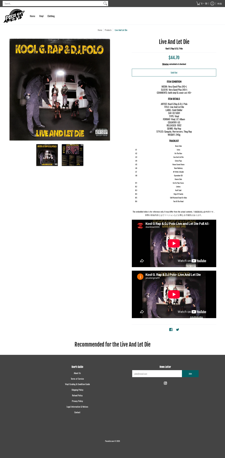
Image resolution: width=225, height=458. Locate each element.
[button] (202, 3)
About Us (77, 373)
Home (100, 30)
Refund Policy (77, 395)
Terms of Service (77, 378)
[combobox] (52, 3)
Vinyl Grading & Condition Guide (77, 384)
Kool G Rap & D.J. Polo (174, 48)
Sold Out (174, 72)
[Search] (105, 3)
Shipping (165, 64)
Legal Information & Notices (77, 406)
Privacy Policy (77, 401)
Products (108, 30)
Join (190, 373)
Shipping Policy (77, 389)
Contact (77, 412)
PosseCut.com (109, 441)
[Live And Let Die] (47, 155)
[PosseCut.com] (14, 16)
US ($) (219, 3)
